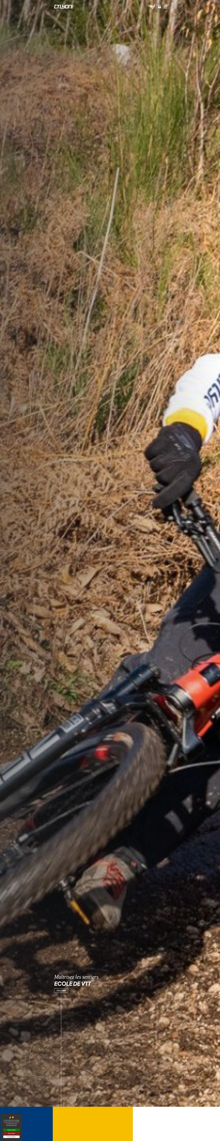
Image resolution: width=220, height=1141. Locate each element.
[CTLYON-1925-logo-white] (63, 6)
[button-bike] (152, 5)
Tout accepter (11, 1130)
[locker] (159, 6)
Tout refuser (11, 1133)
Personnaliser (11, 1136)
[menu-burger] (165, 6)
